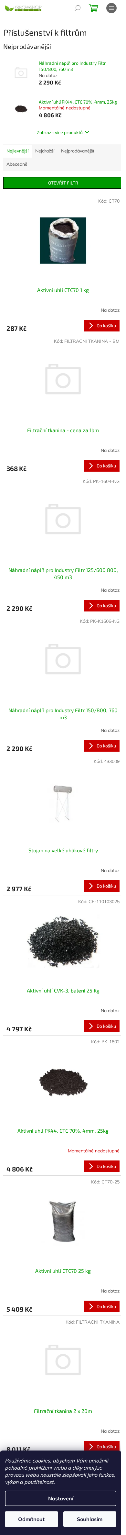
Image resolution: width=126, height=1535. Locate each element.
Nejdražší (44, 151)
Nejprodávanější (77, 151)
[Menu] (111, 8)
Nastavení (60, 1498)
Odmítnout (31, 1519)
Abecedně (16, 164)
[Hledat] (77, 8)
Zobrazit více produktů (60, 132)
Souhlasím (89, 1519)
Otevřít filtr (63, 182)
